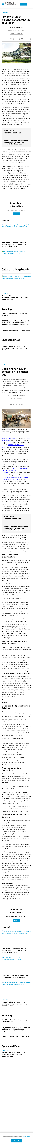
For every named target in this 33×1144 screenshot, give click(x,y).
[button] (3, 4)
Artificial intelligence (8, 438)
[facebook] (11, 39)
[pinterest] (19, 39)
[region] (16, 1138)
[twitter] (16, 39)
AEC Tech (4, 364)
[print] (30, 39)
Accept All (16, 1140)
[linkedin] (14, 39)
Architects (5, 12)
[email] (22, 39)
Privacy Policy (26, 1136)
